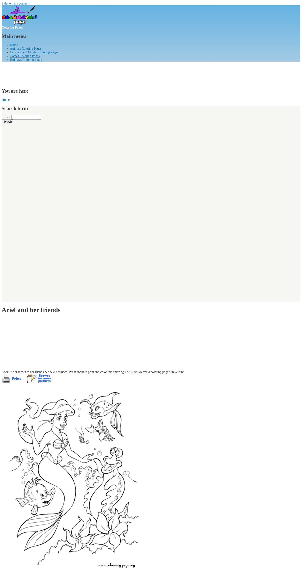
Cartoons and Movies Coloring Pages (34, 52)
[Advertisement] (76, 74)
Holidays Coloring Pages (26, 59)
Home (14, 45)
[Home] (20, 23)
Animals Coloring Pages (25, 48)
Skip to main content (15, 3)
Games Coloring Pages (25, 56)
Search (6, 117)
